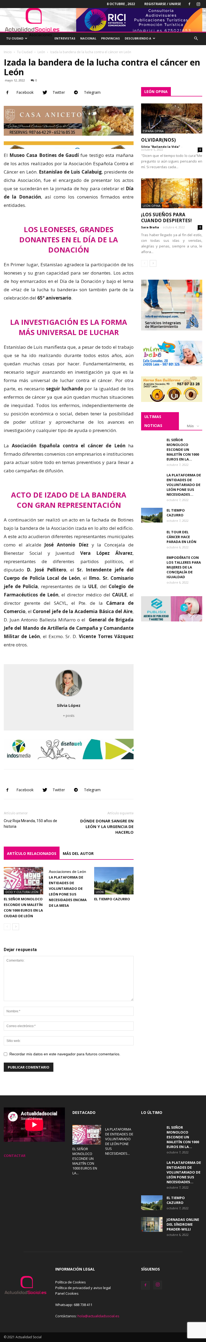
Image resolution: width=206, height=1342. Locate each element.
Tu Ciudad (14, 38)
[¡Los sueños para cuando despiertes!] (171, 193)
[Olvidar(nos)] (171, 118)
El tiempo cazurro (112, 899)
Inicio (8, 52)
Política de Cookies (70, 1282)
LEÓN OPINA (156, 91)
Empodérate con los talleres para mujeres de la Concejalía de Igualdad (184, 567)
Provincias (110, 38)
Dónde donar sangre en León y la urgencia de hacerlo (107, 826)
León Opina (151, 206)
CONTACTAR (14, 1155)
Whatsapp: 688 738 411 (73, 1304)
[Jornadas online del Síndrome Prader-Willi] (152, 1224)
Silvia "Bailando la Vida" (160, 147)
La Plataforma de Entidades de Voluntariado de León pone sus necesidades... (184, 485)
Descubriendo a (138, 38)
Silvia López (68, 705)
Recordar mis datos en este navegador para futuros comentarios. (64, 1054)
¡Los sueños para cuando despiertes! (166, 217)
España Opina (153, 131)
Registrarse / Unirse (162, 4)
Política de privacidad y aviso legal (83, 1287)
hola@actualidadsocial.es (98, 1316)
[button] (195, 38)
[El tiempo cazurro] (114, 880)
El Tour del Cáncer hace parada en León (181, 537)
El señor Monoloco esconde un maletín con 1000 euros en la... (183, 449)
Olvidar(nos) (158, 140)
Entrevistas (64, 38)
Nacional (88, 38)
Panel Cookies (67, 1293)
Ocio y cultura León (21, 892)
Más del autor (78, 853)
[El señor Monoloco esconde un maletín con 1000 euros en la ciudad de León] (23, 880)
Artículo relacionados (31, 853)
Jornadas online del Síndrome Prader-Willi (183, 1224)
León (41, 52)
